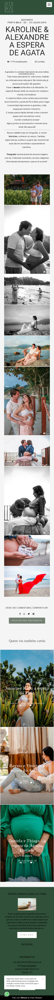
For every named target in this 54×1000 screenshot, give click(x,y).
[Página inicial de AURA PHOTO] (9, 7)
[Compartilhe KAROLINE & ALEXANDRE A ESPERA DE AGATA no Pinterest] (33, 614)
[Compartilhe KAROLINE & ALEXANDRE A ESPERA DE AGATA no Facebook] (20, 614)
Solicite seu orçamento (27, 621)
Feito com (27, 998)
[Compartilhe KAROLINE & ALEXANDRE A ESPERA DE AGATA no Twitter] (29, 614)
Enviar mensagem (28, 966)
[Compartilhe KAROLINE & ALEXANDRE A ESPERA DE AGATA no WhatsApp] (24, 614)
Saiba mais (27, 935)
